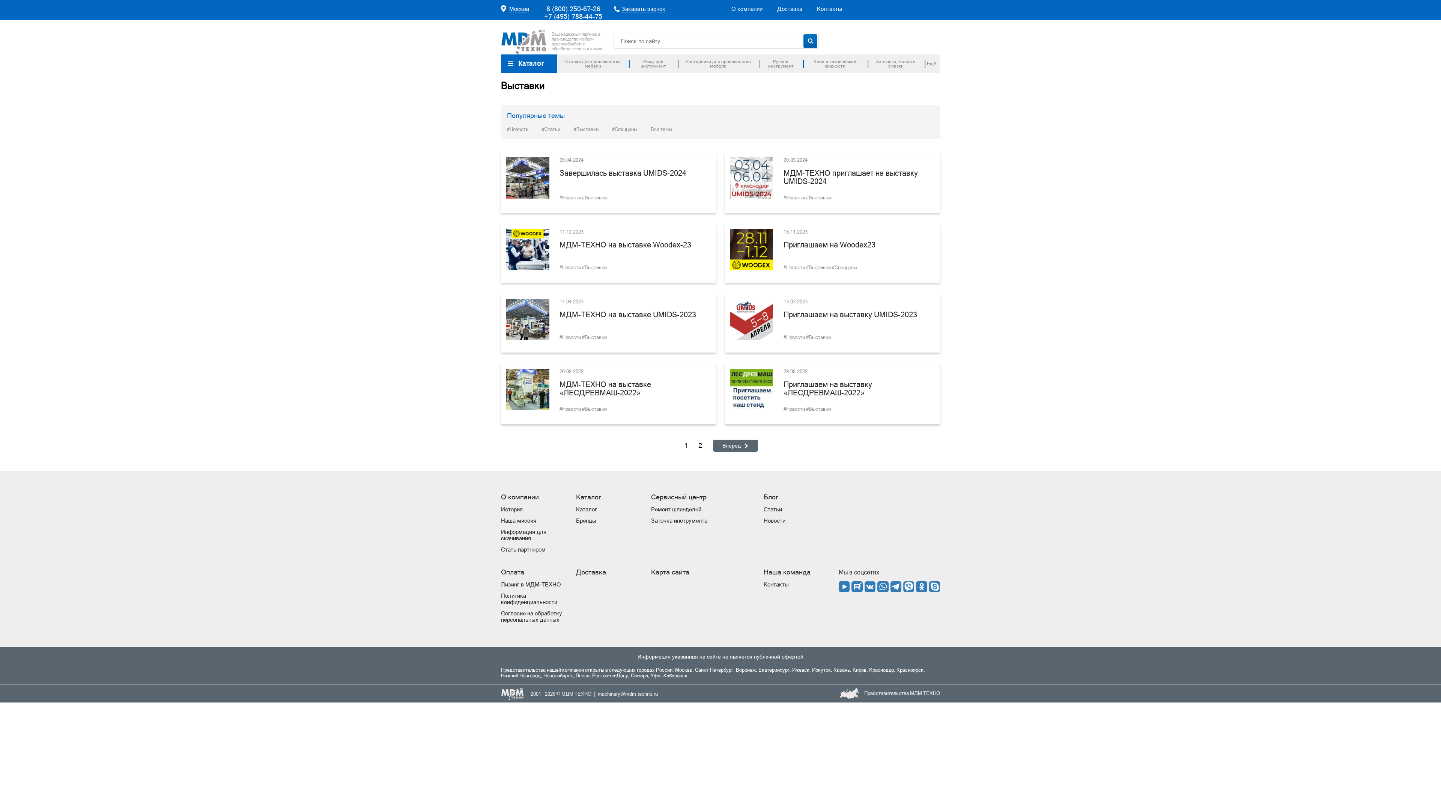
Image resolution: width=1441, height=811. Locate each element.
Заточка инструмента (679, 520)
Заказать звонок (643, 9)
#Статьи (551, 129)
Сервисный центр (679, 497)
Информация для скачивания (523, 535)
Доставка (789, 9)
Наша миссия (518, 520)
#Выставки (586, 129)
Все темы (661, 129)
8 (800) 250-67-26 (573, 9)
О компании (747, 9)
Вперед (731, 446)
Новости (774, 520)
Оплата (512, 572)
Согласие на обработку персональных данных (531, 616)
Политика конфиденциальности (529, 598)
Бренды (586, 520)
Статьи (773, 509)
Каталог (531, 63)
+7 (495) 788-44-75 (573, 16)
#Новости (517, 129)
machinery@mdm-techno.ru (628, 694)
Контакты (829, 9)
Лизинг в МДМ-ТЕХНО (531, 584)
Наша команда (787, 572)
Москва (519, 9)
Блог (771, 497)
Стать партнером (523, 549)
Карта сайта (670, 572)
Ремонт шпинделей (676, 509)
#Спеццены (624, 129)
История (512, 509)
